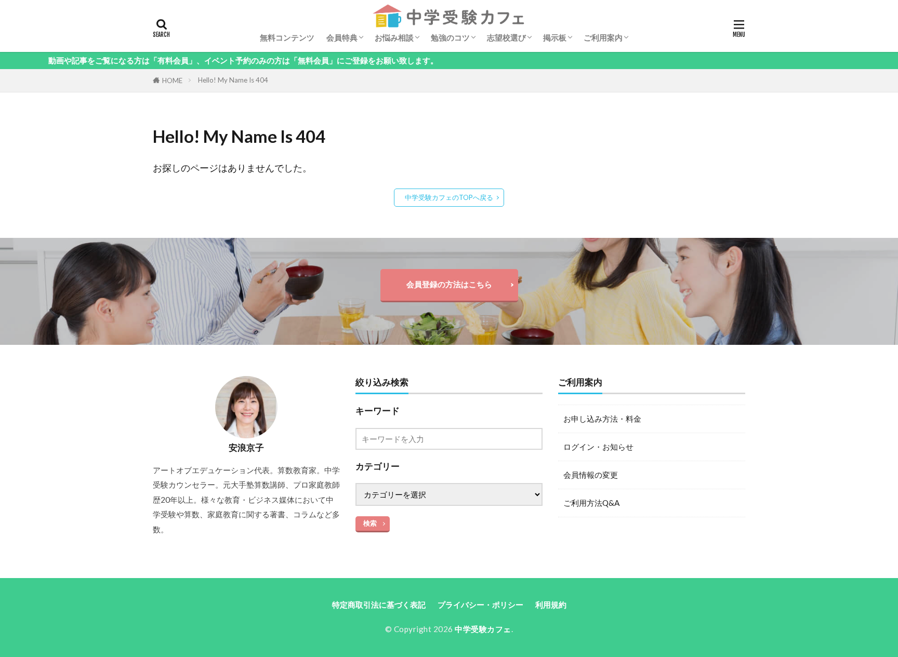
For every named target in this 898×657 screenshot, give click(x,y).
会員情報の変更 (590, 474)
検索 (370, 523)
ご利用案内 (603, 37)
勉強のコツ (450, 37)
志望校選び (506, 37)
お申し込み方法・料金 (602, 418)
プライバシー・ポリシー (480, 604)
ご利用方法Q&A (591, 502)
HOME (172, 80)
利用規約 (550, 604)
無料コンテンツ (287, 37)
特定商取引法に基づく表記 (379, 604)
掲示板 (554, 37)
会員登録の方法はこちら (449, 284)
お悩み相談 (394, 37)
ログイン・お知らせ (598, 446)
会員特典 (342, 37)
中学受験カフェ (483, 629)
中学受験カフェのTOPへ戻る (449, 197)
